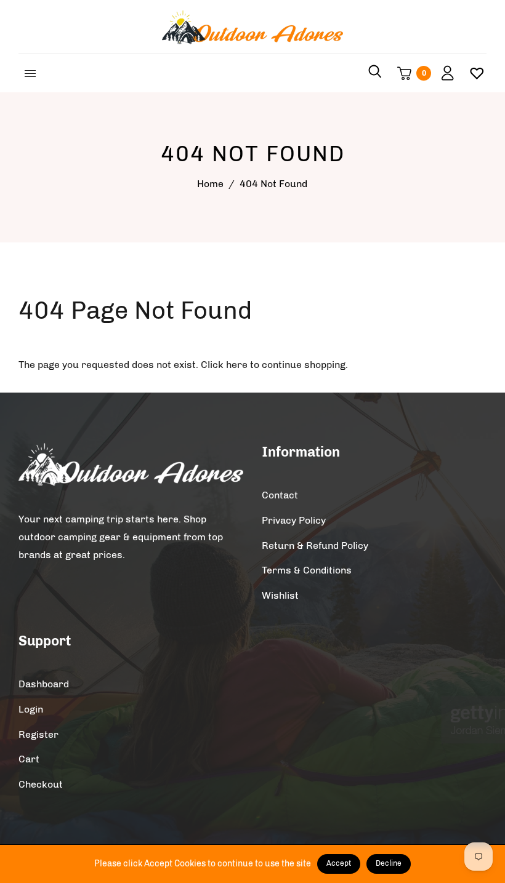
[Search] (375, 73)
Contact (280, 495)
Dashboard (43, 684)
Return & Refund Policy (315, 545)
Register (38, 734)
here (237, 364)
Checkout (40, 784)
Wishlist (280, 595)
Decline (389, 863)
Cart (28, 759)
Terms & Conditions (307, 570)
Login (30, 709)
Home (210, 184)
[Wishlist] (472, 73)
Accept (338, 863)
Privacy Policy (294, 520)
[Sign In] (443, 73)
